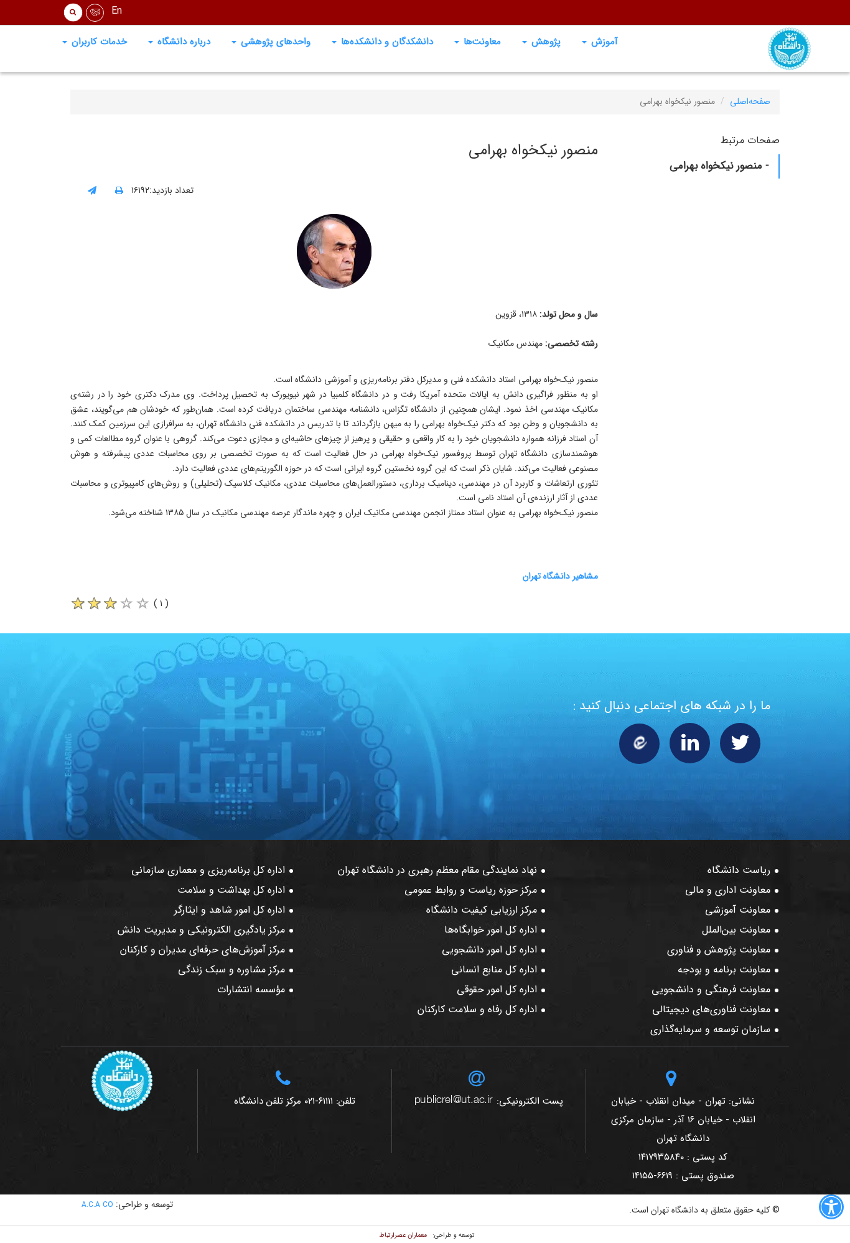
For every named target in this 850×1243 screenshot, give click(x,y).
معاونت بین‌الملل (736, 930)
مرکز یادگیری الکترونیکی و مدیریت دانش (201, 930)
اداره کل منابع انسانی (494, 969)
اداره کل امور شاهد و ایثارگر (229, 910)
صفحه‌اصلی (750, 101)
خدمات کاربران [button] (97, 41)
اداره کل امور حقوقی (497, 989)
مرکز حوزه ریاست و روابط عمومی (470, 890)
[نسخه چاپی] (119, 191)
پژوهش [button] (544, 41)
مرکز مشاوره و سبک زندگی (231, 969)
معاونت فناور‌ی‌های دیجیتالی (711, 1009)
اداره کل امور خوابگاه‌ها (490, 930)
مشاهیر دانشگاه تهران (560, 576)
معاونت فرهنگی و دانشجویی (711, 989)
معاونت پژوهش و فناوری (718, 949)
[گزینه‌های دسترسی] (831, 1209)
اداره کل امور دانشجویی (489, 949)
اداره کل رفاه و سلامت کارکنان (477, 1009)
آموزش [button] (603, 41)
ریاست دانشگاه (739, 870)
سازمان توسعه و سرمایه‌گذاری (710, 1029)
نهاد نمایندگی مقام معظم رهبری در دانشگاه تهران (437, 870)
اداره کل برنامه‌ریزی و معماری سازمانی (208, 870)
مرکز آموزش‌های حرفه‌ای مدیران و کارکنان (202, 949)
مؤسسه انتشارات (251, 989)
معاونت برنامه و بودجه (724, 969)
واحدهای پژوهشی (274, 41)
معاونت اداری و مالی (727, 890)
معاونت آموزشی (737, 910)
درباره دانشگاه (182, 41)
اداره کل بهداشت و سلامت (231, 890)
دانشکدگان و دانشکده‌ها (385, 41)
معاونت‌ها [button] (480, 41)
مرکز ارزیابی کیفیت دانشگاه (481, 910)
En (116, 11)
